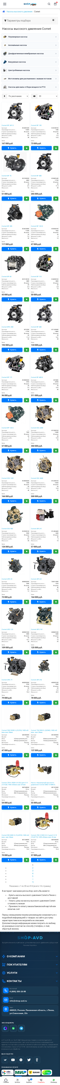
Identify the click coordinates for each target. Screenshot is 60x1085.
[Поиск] (49, 4)
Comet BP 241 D (8, 125)
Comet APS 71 (7, 680)
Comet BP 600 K (37, 377)
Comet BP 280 (36, 327)
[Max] (5, 1028)
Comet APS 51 (7, 579)
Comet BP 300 (36, 176)
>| (33, 882)
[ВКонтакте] (4, 1059)
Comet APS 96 (36, 680)
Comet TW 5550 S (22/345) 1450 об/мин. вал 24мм (44, 731)
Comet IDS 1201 (8, 478)
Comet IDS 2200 (37, 428)
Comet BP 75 (6, 176)
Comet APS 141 (37, 629)
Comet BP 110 (36, 276)
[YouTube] (12, 1059)
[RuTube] (20, 1059)
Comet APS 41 (36, 529)
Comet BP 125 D (37, 226)
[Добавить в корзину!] (26, 148)
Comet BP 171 (7, 377)
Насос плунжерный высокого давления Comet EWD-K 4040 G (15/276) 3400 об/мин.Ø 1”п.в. (43, 784)
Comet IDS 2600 (37, 478)
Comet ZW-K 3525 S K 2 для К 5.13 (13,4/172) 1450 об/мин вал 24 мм (44, 836)
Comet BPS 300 (7, 327)
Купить (13, 148)
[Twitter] (29, 1059)
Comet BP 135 (36, 125)
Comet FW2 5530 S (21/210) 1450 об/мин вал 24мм (15, 731)
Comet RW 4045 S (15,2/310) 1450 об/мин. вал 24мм (15, 836)
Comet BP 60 (6, 276)
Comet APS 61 (36, 579)
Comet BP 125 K (8, 428)
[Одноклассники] (36, 1059)
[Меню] (5, 4)
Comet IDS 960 (7, 529)
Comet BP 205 (7, 226)
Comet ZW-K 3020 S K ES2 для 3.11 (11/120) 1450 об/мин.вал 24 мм (15, 784)
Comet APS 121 (7, 629)
